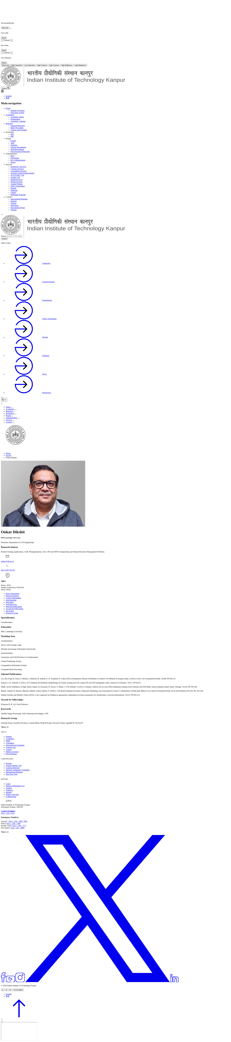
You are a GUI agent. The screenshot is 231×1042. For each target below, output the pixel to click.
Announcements (48, 282)
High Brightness (66, 65)
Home (8, 108)
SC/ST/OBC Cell (17, 175)
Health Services (16, 180)
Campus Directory (13, 768)
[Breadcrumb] (2, 449)
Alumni (13, 203)
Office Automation (18, 186)
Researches (46, 393)
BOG (13, 156)
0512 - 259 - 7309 (13, 824)
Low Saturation (30, 65)
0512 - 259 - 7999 (15, 821)
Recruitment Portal (18, 208)
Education (9, 602)
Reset (4, 38)
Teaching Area (11, 604)
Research (9, 123)
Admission (46, 263)
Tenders (14, 210)
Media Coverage (12, 752)
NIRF (8, 741)
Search (3, 236)
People (8, 416)
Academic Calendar (18, 121)
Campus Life (11, 747)
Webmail (14, 190)
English (9, 96)
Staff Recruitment (17, 149)
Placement (14, 205)
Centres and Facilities (19, 130)
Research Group (12, 613)
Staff (12, 143)
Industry (14, 201)
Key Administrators (18, 160)
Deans (13, 162)
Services (9, 420)
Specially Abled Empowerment (22, 173)
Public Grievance (12, 794)
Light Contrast (54, 65)
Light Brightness (80, 65)
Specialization (11, 600)
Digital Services (17, 182)
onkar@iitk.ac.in (7, 561)
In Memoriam (11, 797)
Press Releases (11, 754)
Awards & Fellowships (14, 609)
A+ (10, 990)
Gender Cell (15, 177)
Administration (11, 418)
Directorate (15, 158)
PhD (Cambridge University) (10, 538)
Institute (9, 737)
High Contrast (42, 65)
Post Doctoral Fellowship (20, 152)
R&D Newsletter (17, 128)
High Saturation (16, 65)
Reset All (5, 28)
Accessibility (18, 990)
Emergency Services (18, 167)
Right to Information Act (15, 786)
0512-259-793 (8, 570)
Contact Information (13, 598)
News (44, 374)
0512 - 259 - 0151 (8, 813)
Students (14, 145)
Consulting (10, 743)
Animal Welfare (17, 184)
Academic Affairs (17, 117)
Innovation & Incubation (15, 745)
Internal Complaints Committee (17, 770)
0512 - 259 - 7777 (19, 826)
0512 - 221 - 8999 (17, 828)
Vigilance (9, 790)
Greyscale (5, 65)
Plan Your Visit (11, 774)
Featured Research (18, 126)
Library (13, 193)
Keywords (10, 611)
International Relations (19, 199)
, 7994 (24, 821)
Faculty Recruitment (18, 147)
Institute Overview (18, 111)
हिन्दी (7, 98)
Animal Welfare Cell (13, 766)
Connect (9, 422)
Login (8, 784)
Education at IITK (17, 113)
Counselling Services (19, 171)
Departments (15, 119)
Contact (9, 750)
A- (2, 990)
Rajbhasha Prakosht (18, 195)
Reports (9, 763)
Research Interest (12, 596)
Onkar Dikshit (13, 532)
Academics (10, 115)
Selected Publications (14, 607)
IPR (12, 136)
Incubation (10, 413)
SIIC (12, 134)
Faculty (13, 141)
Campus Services (17, 169)
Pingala (13, 188)
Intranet (9, 792)
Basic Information (12, 594)
